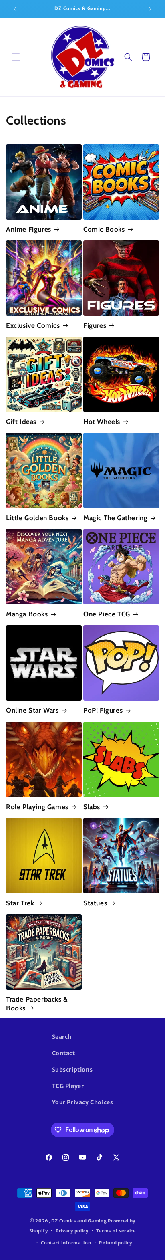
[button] (16, 57)
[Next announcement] (150, 9)
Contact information (66, 1243)
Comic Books (104, 229)
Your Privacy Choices (82, 1102)
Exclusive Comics (33, 325)
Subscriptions (72, 1069)
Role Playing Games (37, 807)
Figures (94, 325)
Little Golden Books (37, 518)
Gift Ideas (21, 422)
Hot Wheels (101, 422)
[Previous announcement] (15, 9)
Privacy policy (72, 1231)
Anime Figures (28, 229)
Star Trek (20, 903)
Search (62, 1036)
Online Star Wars (32, 710)
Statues (95, 903)
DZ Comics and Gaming (79, 1221)
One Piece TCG (106, 614)
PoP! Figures (103, 710)
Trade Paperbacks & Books (37, 1003)
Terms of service (115, 1231)
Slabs (91, 807)
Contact (63, 1053)
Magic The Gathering (115, 518)
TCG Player (68, 1086)
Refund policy (115, 1243)
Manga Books (27, 614)
